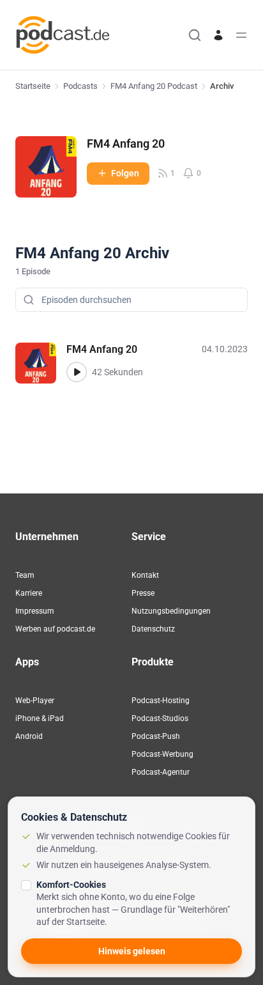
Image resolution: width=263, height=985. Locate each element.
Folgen (125, 173)
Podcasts (80, 86)
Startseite (32, 86)
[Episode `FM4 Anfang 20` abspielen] (76, 372)
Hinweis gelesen (131, 951)
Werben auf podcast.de (55, 628)
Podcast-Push (156, 736)
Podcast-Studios (160, 718)
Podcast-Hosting (161, 700)
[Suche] (194, 35)
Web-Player (34, 700)
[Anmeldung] (218, 35)
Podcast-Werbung (162, 754)
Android (29, 736)
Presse (143, 593)
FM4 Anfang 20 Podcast (153, 86)
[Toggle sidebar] (241, 35)
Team (24, 575)
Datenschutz (153, 628)
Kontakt (145, 575)
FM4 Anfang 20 (126, 143)
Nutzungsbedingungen (171, 611)
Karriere (28, 593)
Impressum (34, 611)
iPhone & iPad (39, 718)
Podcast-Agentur (161, 772)
